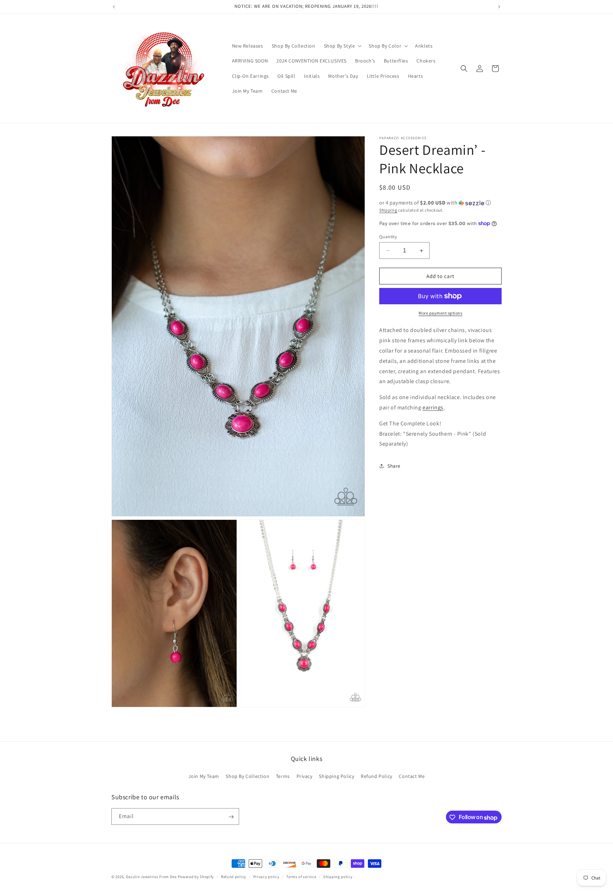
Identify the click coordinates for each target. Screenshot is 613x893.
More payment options (440, 313)
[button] (342, 45)
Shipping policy (338, 876)
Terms (283, 776)
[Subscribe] (231, 816)
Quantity (388, 237)
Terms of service (301, 876)
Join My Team (203, 776)
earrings (433, 407)
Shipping (388, 210)
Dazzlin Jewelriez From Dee (152, 876)
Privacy (305, 776)
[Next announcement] (499, 6)
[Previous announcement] (114, 6)
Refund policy (233, 876)
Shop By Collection (247, 776)
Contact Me (412, 776)
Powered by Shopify (196, 876)
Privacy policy (266, 876)
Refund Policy (376, 776)
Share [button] (394, 465)
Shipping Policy (336, 776)
